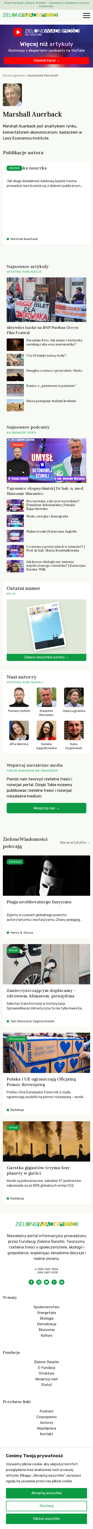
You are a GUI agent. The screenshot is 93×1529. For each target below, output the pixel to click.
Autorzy (46, 1422)
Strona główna (14, 75)
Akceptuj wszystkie (46, 1493)
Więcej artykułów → (75, 843)
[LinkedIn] (61, 1282)
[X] (54, 1282)
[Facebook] (31, 1282)
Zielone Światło (46, 1362)
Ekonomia (47, 1330)
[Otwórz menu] (86, 16)
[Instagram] (38, 1282)
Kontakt (46, 1434)
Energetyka (46, 1313)
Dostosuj (46, 1506)
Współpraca (46, 1428)
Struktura (46, 1373)
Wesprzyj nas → (46, 808)
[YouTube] (46, 1282)
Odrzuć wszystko (46, 1519)
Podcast (47, 1411)
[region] (46, 1488)
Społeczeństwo (46, 1307)
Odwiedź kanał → (47, 61)
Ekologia (46, 1318)
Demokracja (46, 1324)
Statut (46, 1385)
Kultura (46, 1335)
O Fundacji (46, 1368)
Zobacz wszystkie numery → (46, 657)
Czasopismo (46, 1417)
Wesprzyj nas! (46, 1379)
